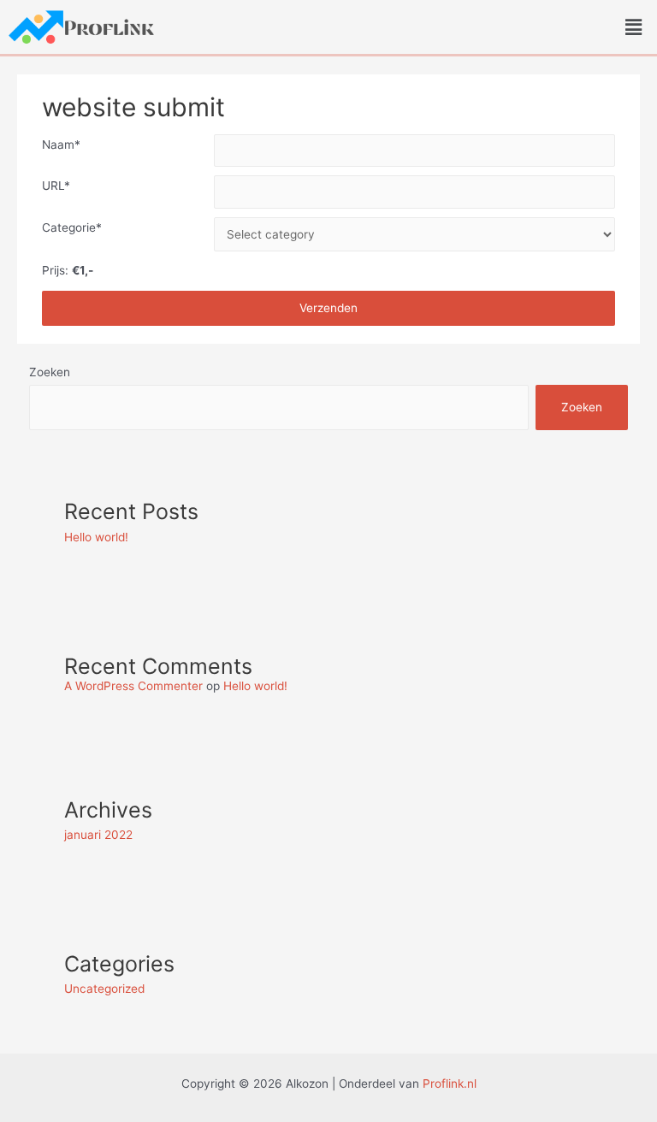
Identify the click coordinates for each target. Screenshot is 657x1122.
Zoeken (49, 372)
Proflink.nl (449, 1083)
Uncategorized (104, 988)
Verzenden (328, 308)
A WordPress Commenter (133, 686)
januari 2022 (98, 835)
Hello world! (96, 537)
